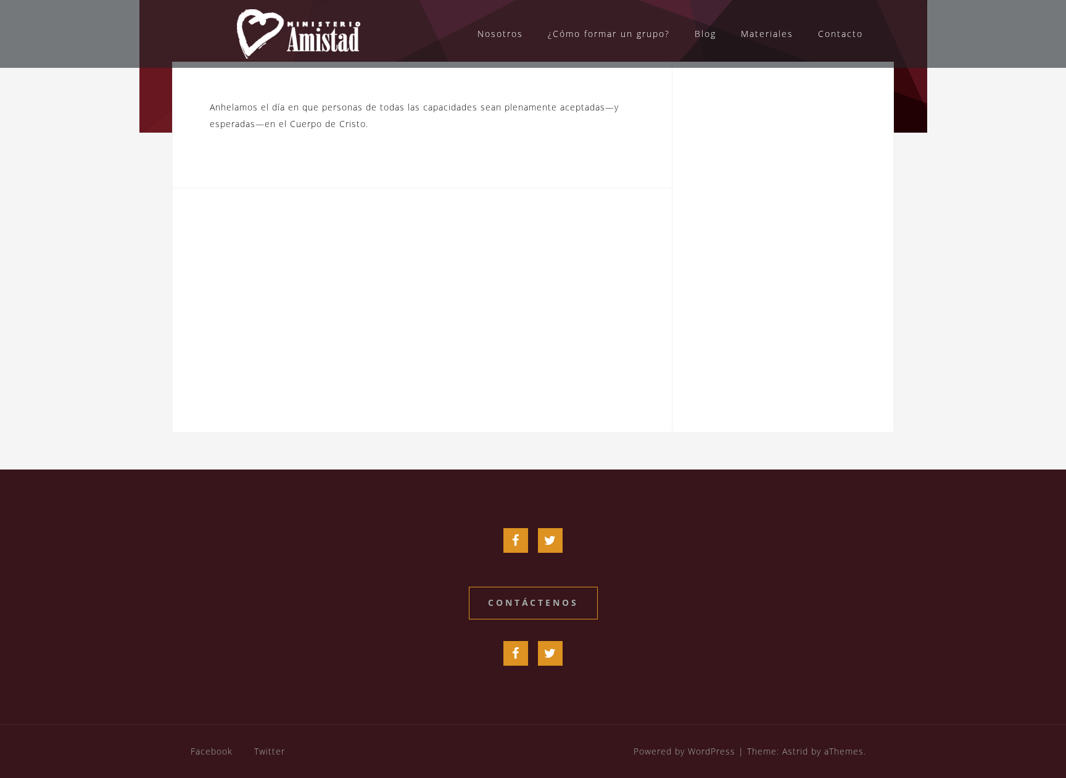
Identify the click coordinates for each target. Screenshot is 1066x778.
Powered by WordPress (684, 751)
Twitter (269, 751)
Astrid (795, 751)
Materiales (767, 33)
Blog (705, 33)
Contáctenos (533, 602)
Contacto (840, 33)
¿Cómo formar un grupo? (609, 33)
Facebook (212, 751)
